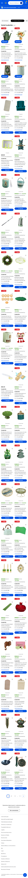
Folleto (2, 843)
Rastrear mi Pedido (5, 835)
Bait (2, 848)
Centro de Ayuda (4, 816)
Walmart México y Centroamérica (8, 845)
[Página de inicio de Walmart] (6, 3)
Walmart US (3, 864)
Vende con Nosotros (5, 861)
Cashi (2, 850)
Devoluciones (4, 837)
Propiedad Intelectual (5, 827)
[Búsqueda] (21, 3)
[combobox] (15, 3)
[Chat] (25, 875)
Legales (2, 829)
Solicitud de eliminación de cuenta (8, 866)
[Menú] (2, 3)
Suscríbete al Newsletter (6, 840)
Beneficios (3, 853)
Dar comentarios (14, 810)
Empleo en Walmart (5, 858)
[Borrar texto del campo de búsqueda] (19, 3)
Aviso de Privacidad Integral (7, 819)
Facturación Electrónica (6, 832)
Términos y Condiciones (6, 824)
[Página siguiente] (23, 796)
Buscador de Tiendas (5, 869)
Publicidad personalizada (6, 821)
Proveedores (4, 856)
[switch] (5, 21)
